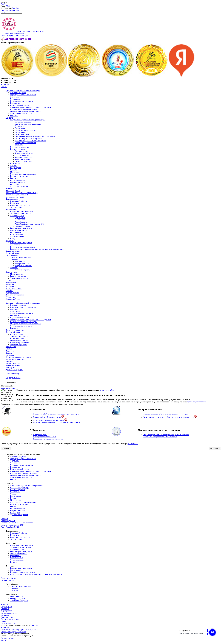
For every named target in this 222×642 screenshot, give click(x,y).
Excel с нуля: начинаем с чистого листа (48, 420)
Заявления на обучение (24, 153)
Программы (15, 203)
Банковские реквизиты (19, 176)
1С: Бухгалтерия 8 (40, 435)
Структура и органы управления (23, 95)
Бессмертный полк (17, 180)
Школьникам (11, 209)
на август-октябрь (107, 390)
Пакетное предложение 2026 (17, 195)
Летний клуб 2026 (13, 191)
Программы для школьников (21, 211)
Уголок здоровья (16, 207)
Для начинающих (17, 245)
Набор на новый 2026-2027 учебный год (21, 193)
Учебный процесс (13, 255)
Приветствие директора (19, 147)
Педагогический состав (19, 105)
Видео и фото (15, 168)
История (13, 239)
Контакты (5, 85)
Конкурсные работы (18, 276)
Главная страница (13, 374)
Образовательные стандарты (21, 101)
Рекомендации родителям (20, 205)
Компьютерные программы (21, 228)
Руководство (15, 103)
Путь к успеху (20, 218)
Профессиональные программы (22, 247)
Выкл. (18, 8)
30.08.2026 (34, 625)
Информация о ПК (22, 264)
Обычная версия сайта (10, 10)
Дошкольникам (12, 199)
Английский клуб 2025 (15, 197)
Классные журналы (22, 270)
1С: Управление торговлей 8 (44, 437)
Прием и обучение (17, 149)
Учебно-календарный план (20, 257)
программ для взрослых (196, 402)
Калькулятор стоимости (24, 159)
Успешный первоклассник (20, 214)
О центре (9, 118)
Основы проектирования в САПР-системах (160, 437)
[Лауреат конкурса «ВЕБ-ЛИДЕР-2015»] (51, 76)
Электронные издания (19, 278)
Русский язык (15, 232)
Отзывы (4, 87)
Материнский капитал (23, 157)
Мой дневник (20, 261)
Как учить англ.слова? (23, 266)
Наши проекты (11, 272)
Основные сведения (18, 93)
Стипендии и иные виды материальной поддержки (30, 107)
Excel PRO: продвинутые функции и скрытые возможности (56, 422)
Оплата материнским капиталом (23, 174)
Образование (15, 99)
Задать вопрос (215, 448)
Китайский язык (16, 234)
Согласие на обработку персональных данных (19, 630)
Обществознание (17, 236)
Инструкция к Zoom (14, 289)
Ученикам (14, 259)
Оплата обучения (12, 253)
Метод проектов (16, 274)
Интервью (10, 284)
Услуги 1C (10, 280)
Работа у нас (15, 184)
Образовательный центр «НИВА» (22, 33)
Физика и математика (18, 230)
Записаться (6, 448)
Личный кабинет (7, 638)
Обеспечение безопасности (21, 114)
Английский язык (17, 216)
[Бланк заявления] (16, 41)
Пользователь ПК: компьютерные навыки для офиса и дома (56, 414)
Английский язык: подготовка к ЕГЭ (29, 224)
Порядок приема (21, 151)
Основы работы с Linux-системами (47, 417)
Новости (13, 170)
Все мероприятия (8, 388)
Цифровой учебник (22, 226)
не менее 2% (133, 444)
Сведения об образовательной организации (23, 91)
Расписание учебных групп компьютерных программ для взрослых (36, 249)
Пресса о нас (15, 164)
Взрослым (10, 241)
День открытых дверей (15, 295)
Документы (14, 97)
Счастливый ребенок (18, 201)
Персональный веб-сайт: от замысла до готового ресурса (165, 414)
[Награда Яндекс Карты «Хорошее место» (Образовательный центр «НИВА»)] (181, 76)
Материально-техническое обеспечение (25, 111)
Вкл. (14, 8)
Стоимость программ (23, 161)
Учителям (14, 268)
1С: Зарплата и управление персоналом (48, 439)
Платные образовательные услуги (23, 109)
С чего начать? (20, 220)
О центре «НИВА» (13, 378)
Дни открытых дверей (19, 186)
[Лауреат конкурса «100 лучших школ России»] (17, 76)
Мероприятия (15, 172)
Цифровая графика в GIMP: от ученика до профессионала (166, 435)
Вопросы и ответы (17, 182)
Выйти (3, 640)
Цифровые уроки (12, 293)
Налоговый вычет (22, 155)
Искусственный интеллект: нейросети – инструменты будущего (168, 417)
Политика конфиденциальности (13, 632)
